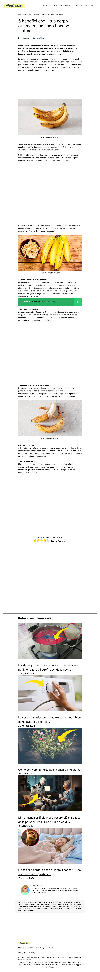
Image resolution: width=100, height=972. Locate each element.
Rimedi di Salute (26, 14)
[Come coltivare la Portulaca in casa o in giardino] (50, 746)
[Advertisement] (50, 84)
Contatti (30, 948)
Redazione (49, 948)
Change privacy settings (27, 953)
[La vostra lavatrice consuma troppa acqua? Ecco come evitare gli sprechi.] (50, 694)
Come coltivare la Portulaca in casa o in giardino (49, 769)
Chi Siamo (21, 948)
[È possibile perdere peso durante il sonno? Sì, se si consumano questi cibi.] (50, 846)
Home (19, 14)
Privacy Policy (39, 948)
